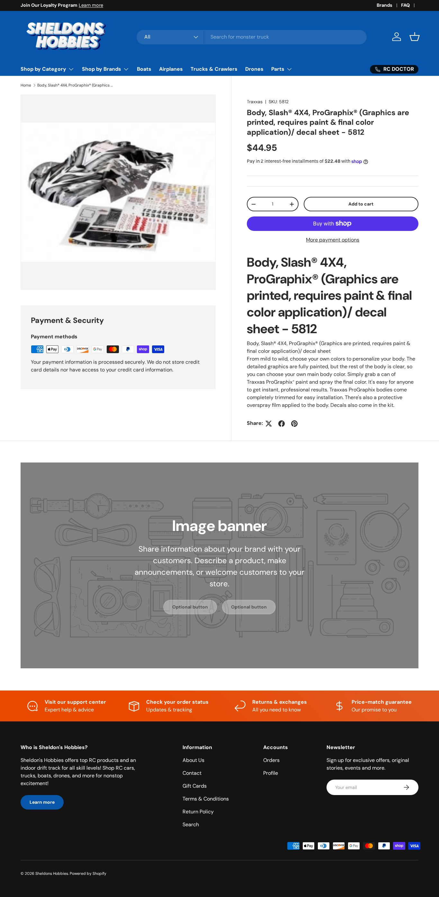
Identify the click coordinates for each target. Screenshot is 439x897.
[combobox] (252, 37)
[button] (415, 37)
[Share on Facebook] (281, 423)
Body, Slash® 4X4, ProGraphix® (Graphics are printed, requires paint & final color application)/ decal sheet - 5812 (75, 85)
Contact (192, 773)
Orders (271, 760)
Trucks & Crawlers (214, 69)
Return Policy (198, 811)
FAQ (405, 5)
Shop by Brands (101, 69)
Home (26, 85)
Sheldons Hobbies (51, 873)
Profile (270, 773)
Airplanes (171, 69)
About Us (193, 760)
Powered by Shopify (88, 873)
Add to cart (360, 204)
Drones (254, 69)
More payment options (332, 239)
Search (191, 824)
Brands (384, 5)
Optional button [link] (190, 607)
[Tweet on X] (268, 423)
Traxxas (255, 102)
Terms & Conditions (206, 798)
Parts (277, 69)
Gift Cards (195, 786)
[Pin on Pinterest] (294, 423)
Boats (144, 69)
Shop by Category (43, 69)
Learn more (91, 5)
